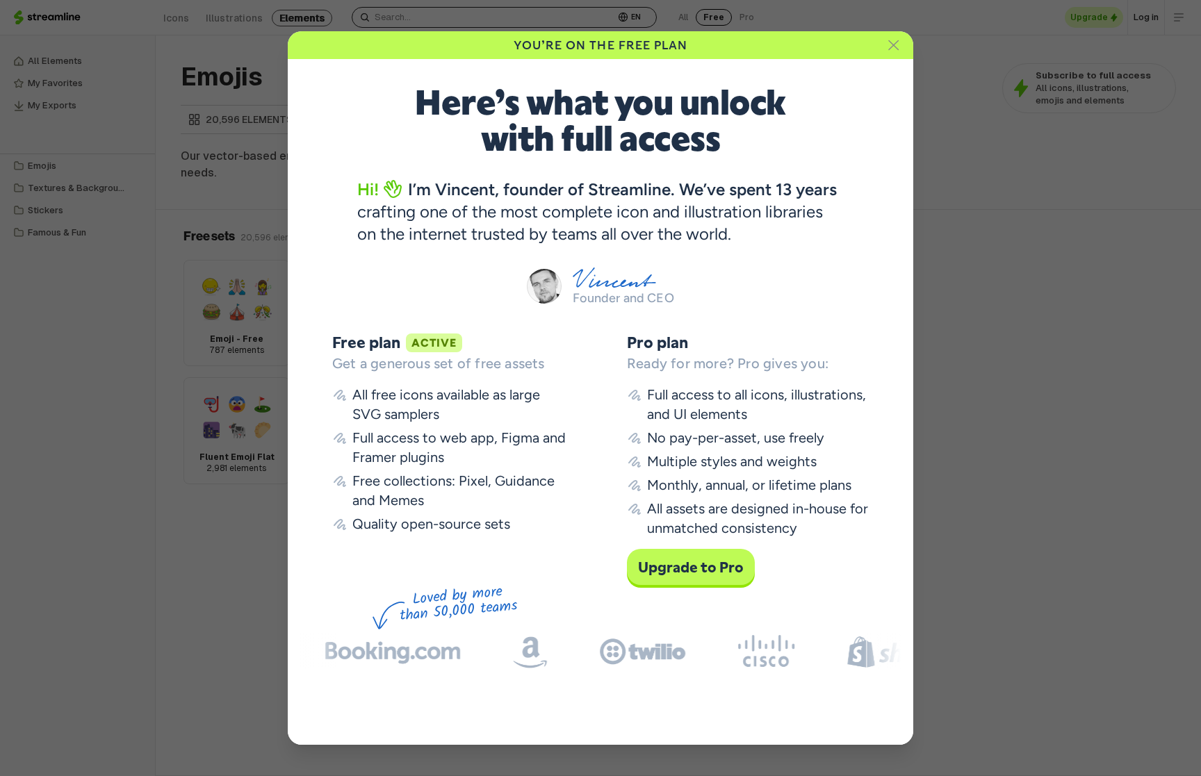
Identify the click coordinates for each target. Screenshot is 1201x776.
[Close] (893, 45)
